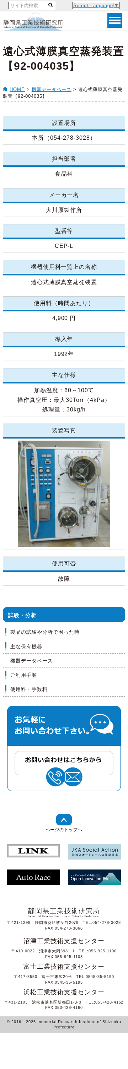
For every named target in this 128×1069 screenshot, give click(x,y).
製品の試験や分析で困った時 (45, 632)
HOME (17, 89)
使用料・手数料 (29, 689)
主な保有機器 (26, 646)
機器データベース (51, 89)
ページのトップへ (64, 829)
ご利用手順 (23, 675)
